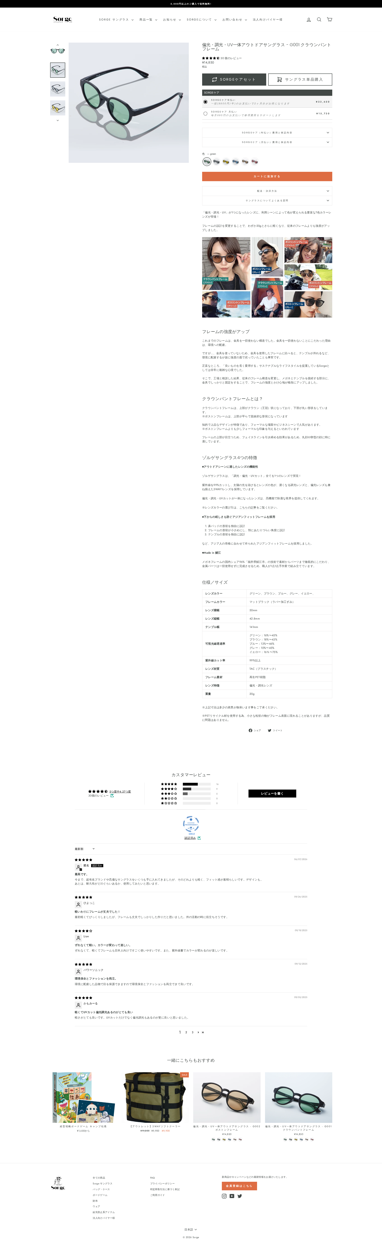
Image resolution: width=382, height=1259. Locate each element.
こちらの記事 (247, 507)
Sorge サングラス (115, 20)
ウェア (96, 1206)
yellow (226, 162)
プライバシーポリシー (162, 1183)
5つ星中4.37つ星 (120, 792)
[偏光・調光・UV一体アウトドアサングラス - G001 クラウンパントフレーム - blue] (301, 1139)
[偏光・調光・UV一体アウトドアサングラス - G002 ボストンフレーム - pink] (240, 1139)
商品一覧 (146, 20)
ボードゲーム (100, 1195)
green (207, 162)
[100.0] (191, 824)
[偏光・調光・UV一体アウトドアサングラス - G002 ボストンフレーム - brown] (235, 1139)
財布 (95, 1200)
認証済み (190, 838)
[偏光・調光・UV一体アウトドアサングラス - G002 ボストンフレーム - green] (213, 1139)
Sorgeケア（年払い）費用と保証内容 (267, 132)
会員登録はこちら (239, 1186)
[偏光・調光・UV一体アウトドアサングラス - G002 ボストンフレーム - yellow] (224, 1139)
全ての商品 (99, 1177)
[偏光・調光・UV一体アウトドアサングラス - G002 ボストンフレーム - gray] (219, 1139)
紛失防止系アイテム (104, 1212)
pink (255, 162)
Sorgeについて (200, 20)
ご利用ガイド (157, 1195)
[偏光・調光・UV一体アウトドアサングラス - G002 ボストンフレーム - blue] (229, 1139)
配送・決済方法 (267, 191)
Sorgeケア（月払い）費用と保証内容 (267, 142)
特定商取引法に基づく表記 (165, 1189)
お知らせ (170, 20)
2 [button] (186, 1032)
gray (216, 162)
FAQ (152, 1177)
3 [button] (192, 1032)
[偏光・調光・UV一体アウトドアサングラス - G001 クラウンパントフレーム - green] (285, 1139)
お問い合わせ (233, 20)
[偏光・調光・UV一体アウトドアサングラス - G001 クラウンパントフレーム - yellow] (296, 1139)
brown (245, 162)
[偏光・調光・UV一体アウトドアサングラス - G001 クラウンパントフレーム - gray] (290, 1139)
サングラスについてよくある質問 (267, 200)
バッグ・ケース (101, 1189)
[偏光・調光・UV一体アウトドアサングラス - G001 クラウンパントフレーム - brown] (307, 1139)
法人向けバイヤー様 (268, 20)
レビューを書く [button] (272, 793)
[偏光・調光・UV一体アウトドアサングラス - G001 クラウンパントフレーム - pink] (312, 1139)
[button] (211, 58)
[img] (83, 860)
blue (236, 162)
